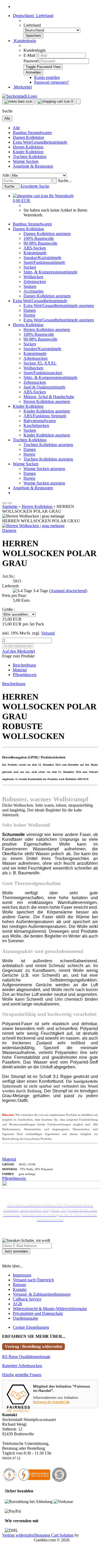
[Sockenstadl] (19, 96)
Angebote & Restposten (33, 166)
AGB (17, 1304)
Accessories (33, 291)
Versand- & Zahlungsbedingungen (42, 1294)
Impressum (22, 1275)
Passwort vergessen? (51, 82)
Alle (16, 128)
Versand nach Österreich (33, 1280)
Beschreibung (24, 665)
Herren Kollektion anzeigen (46, 329)
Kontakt (19, 1289)
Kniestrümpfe (34, 253)
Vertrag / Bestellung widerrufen (33, 1346)
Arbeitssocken (35, 358)
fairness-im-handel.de (51, 1402)
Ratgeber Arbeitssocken (22, 1365)
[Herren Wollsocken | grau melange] (33, 525)
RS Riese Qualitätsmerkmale (26, 1356)
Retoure (19, 1284)
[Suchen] (55, 181)
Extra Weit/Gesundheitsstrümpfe (40, 142)
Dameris (9, 530)
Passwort (31, 61)
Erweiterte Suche (35, 186)
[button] (33, 15)
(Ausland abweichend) (68, 590)
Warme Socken (25, 161)
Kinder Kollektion (28, 152)
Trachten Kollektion (29, 156)
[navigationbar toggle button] (18, 101)
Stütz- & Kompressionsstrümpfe (50, 272)
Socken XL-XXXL (40, 363)
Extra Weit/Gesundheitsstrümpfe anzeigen (58, 305)
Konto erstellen (47, 77)
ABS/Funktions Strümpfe (44, 416)
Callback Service (27, 1299)
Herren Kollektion (28, 147)
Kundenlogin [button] (24, 40)
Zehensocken (34, 281)
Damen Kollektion (28, 137)
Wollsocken (33, 276)
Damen (29, 310)
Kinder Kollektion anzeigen (46, 411)
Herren (29, 315)
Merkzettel (22, 87)
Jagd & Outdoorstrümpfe (44, 387)
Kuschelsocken (36, 425)
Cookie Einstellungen (31, 1327)
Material (20, 670)
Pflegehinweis (25, 674)
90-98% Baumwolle (40, 243)
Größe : (8, 609)
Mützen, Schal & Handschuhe (48, 396)
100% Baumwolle (38, 238)
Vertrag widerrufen (18, 1535)
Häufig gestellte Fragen (21, 1374)
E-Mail (29, 55)
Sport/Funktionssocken (42, 372)
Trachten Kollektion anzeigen (48, 444)
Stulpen (29, 286)
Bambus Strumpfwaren (32, 132)
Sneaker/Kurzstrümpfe (42, 257)
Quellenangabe (25, 1318)
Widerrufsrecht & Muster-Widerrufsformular (50, 1308)
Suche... (64, 180)
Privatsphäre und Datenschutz (38, 1313)
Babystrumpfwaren (39, 420)
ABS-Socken (34, 248)
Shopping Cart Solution (54, 1535)
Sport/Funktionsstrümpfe (44, 262)
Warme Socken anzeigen (44, 468)
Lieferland (32, 25)
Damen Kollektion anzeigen (47, 233)
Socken (29, 267)
